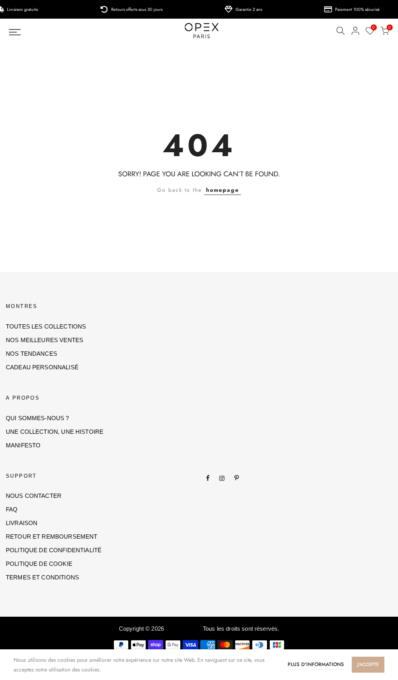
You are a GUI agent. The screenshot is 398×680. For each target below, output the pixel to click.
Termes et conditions (42, 577)
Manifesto (23, 445)
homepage (222, 190)
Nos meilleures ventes (44, 340)
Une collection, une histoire (54, 431)
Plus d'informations (316, 664)
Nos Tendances (31, 353)
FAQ (11, 509)
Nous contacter (33, 495)
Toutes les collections (46, 326)
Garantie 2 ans (247, 9)
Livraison (21, 523)
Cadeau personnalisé (42, 367)
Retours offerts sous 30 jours (135, 9)
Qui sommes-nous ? (37, 418)
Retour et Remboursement (51, 536)
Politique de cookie (39, 563)
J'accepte (368, 664)
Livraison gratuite (21, 9)
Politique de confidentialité (53, 550)
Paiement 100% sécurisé (355, 9)
